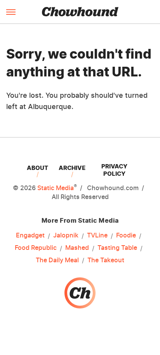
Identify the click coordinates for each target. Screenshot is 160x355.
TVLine (97, 235)
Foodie (126, 235)
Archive (72, 167)
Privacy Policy (114, 170)
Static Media (55, 188)
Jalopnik (65, 235)
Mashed (77, 247)
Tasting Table (117, 247)
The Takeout (105, 260)
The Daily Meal (57, 260)
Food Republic (36, 247)
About (37, 167)
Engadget (30, 235)
